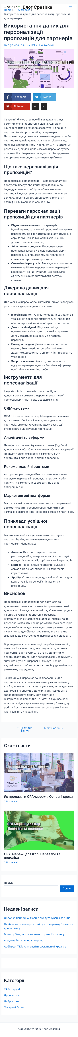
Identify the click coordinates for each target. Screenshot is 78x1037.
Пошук (8, 882)
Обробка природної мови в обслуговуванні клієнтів (37, 918)
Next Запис (53, 728)
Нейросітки (11, 1001)
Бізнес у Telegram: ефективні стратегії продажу (34, 934)
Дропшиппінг (12, 995)
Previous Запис (24, 729)
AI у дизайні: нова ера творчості (24, 940)
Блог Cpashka (37, 7)
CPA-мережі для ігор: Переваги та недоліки (32, 855)
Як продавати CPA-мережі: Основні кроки (38, 796)
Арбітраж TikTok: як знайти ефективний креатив (35, 946)
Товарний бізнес (14, 1007)
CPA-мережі (46, 45)
